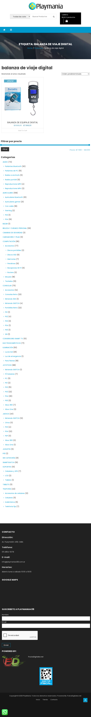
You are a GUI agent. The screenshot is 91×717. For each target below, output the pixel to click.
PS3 (6, 215)
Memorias (11, 259)
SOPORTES (7, 467)
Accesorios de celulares (15, 493)
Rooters (10, 272)
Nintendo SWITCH (12, 303)
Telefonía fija (10, 506)
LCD (6, 475)
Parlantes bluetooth (13, 166)
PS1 (6, 312)
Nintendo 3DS (10, 299)
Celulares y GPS (11, 471)
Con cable (9, 206)
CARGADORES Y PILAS (11, 237)
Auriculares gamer (12, 202)
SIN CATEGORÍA (9, 458)
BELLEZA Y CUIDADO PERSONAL (15, 228)
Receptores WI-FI (14, 268)
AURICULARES (8, 193)
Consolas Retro (11, 294)
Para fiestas (10, 361)
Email (4, 622)
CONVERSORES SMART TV (13, 338)
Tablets (8, 480)
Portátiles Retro (11, 308)
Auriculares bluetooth (14, 197)
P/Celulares (10, 374)
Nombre (5, 615)
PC (6, 378)
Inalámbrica (10, 502)
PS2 (6, 316)
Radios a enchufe (12, 175)
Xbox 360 (9, 405)
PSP (6, 436)
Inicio (38, 700)
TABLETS (6, 484)
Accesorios (9, 246)
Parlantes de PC (11, 171)
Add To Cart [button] (22, 130)
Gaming (8, 210)
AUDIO (5, 162)
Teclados (9, 281)
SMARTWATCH (8, 462)
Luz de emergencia (13, 356)
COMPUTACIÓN (9, 241)
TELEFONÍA (7, 489)
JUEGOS (6, 414)
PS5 (6, 330)
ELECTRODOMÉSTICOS (12, 343)
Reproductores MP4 (13, 188)
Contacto (53, 700)
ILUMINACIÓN (8, 347)
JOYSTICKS (7, 365)
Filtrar (5, 149)
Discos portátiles (14, 250)
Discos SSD (11, 255)
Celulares (9, 497)
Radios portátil (11, 179)
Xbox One (9, 409)
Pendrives (11, 263)
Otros (7, 422)
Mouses (8, 277)
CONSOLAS (7, 285)
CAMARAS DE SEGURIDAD (12, 232)
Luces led (9, 352)
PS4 (6, 219)
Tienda (45, 700)
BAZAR (5, 224)
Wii (6, 334)
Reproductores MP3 (13, 184)
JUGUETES (7, 449)
